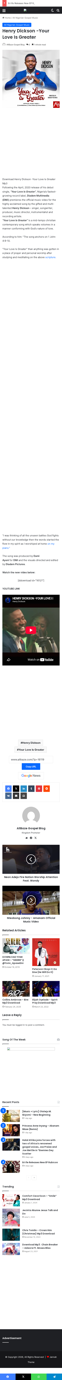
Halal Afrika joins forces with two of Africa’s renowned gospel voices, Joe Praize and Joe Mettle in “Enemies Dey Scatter (39, 1146)
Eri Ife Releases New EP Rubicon (24, 3)
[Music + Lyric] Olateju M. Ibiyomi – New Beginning (37, 1113)
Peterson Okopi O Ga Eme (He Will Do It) (44, 970)
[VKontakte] (8, 796)
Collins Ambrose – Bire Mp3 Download (15, 1001)
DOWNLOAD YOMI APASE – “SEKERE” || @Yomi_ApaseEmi (13, 960)
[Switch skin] (52, 11)
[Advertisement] (31, 144)
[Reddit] (46, 788)
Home (7, 17)
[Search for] (58, 11)
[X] (16, 788)
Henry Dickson (31, 742)
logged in (20, 1025)
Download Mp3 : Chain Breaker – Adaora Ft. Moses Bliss (40, 1246)
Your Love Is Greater (31, 749)
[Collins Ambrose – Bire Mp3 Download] (16, 989)
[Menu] (4, 11)
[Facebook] (8, 788)
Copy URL (31, 766)
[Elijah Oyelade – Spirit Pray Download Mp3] (46, 989)
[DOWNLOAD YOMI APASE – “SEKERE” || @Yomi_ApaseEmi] (16, 946)
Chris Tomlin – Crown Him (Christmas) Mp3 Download (38, 1232)
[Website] (26, 838)
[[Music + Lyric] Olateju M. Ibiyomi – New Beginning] (11, 1116)
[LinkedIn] (24, 788)
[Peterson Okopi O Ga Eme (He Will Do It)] (46, 952)
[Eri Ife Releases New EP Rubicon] (11, 1167)
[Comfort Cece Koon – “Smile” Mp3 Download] (11, 1200)
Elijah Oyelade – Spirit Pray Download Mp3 (45, 1001)
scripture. (50, 257)
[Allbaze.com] (31, 10)
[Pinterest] (39, 788)
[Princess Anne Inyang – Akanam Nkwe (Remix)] (11, 1130)
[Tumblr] (31, 788)
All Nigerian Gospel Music (25, 17)
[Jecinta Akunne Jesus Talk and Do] (11, 1217)
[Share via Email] (16, 796)
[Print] (24, 796)
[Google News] (31, 775)
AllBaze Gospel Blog (15, 44)
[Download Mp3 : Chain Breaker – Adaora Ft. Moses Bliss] (11, 1249)
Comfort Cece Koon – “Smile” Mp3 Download (39, 1197)
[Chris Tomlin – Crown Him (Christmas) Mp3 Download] (11, 1235)
